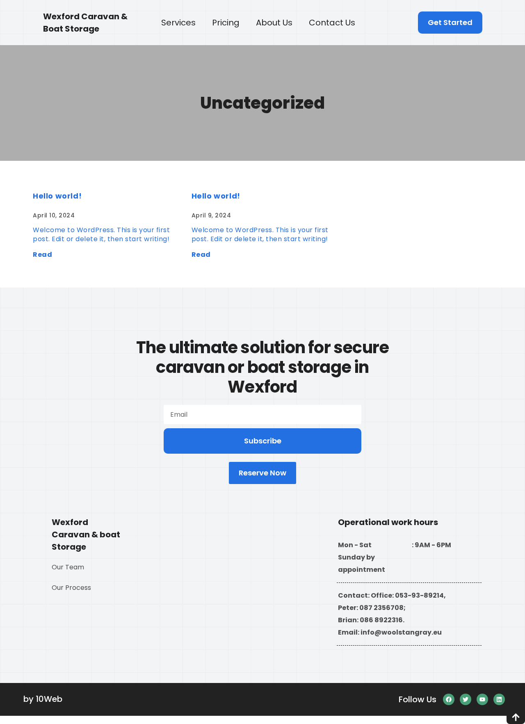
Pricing (226, 22)
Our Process (71, 587)
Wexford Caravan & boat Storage (86, 534)
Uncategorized (262, 102)
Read (42, 254)
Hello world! (57, 196)
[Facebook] (448, 699)
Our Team (68, 567)
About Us (274, 22)
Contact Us (332, 22)
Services (178, 22)
